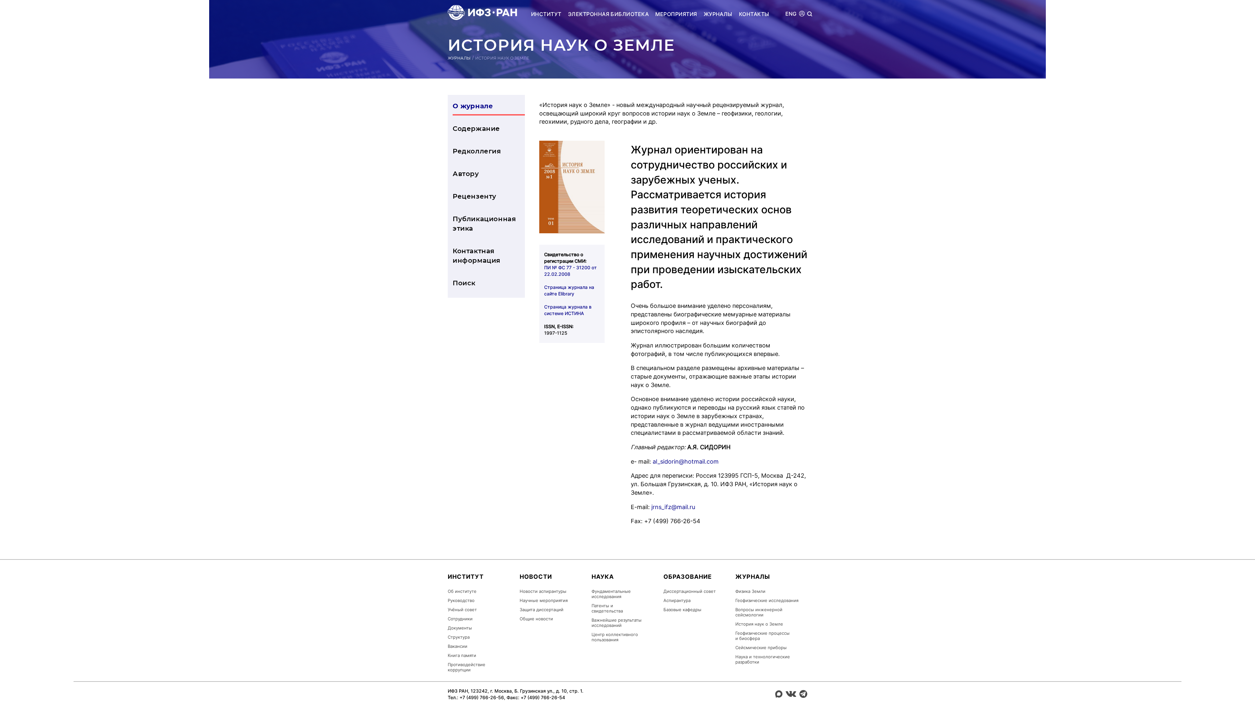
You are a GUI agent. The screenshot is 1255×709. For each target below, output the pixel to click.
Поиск (464, 283)
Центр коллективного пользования (615, 637)
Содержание (476, 129)
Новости (536, 576)
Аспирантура (677, 600)
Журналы (718, 14)
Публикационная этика (484, 223)
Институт (546, 14)
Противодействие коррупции (466, 667)
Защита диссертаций (541, 609)
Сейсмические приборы (761, 647)
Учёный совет (462, 609)
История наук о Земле (759, 624)
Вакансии (457, 646)
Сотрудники (460, 618)
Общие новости (536, 618)
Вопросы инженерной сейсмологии (758, 612)
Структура (459, 637)
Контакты (754, 14)
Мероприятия (676, 14)
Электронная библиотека (608, 14)
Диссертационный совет (689, 591)
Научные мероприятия (544, 600)
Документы (460, 627)
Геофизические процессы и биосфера (762, 635)
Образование (687, 576)
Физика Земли (750, 591)
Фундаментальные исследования (611, 594)
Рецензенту (474, 196)
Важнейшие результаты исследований (617, 622)
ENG (791, 14)
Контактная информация (476, 255)
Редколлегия (477, 151)
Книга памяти (462, 655)
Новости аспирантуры (543, 591)
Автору (466, 174)
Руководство (461, 600)
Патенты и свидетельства (607, 608)
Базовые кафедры (682, 609)
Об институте (462, 591)
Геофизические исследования (766, 600)
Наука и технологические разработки (762, 659)
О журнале (473, 106)
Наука (603, 576)
